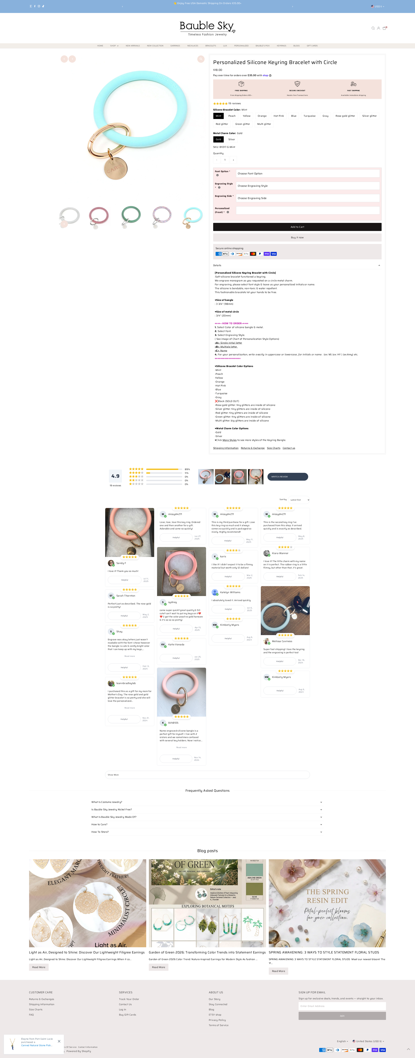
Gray (325, 116)
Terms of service (68, 1047)
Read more (129, 656)
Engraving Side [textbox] (224, 196)
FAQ (31, 1015)
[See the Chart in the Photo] (217, 175)
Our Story (214, 999)
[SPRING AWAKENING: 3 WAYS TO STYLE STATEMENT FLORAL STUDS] (327, 903)
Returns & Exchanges (41, 999)
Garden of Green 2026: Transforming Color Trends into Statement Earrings (207, 952)
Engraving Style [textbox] (225, 185)
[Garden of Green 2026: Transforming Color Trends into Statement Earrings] (207, 903)
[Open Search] (373, 28)
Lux (225, 45)
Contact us (289, 448)
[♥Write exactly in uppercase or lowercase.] (228, 212)
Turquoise (309, 116)
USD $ (378, 6)
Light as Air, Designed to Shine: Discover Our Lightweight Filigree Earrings (87, 952)
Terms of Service (218, 1025)
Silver (231, 139)
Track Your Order (129, 999)
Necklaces (192, 45)
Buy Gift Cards (127, 1015)
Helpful (124, 579)
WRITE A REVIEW (279, 476)
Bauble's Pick (263, 45)
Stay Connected (218, 1004)
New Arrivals (133, 45)
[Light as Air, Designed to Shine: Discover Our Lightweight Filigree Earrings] (87, 903)
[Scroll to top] (408, 1049)
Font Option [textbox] (225, 171)
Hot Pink (279, 116)
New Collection (155, 45)
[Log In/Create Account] (378, 28)
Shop (113, 45)
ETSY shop (215, 1015)
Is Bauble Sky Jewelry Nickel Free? (111, 809)
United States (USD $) (369, 1041)
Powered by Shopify (78, 1051)
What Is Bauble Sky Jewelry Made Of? (113, 817)
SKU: (216, 147)
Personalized (241, 45)
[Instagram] (39, 6)
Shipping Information (226, 448)
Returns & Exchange (253, 448)
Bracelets (210, 45)
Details (217, 265)
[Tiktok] (43, 6)
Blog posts (207, 851)
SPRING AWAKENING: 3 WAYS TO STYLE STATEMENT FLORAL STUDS (324, 952)
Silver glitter (369, 116)
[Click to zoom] (201, 59)
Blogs (296, 45)
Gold (218, 139)
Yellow (246, 116)
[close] (59, 1041)
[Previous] (122, 6)
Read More (38, 967)
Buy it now (297, 237)
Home (100, 45)
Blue (293, 116)
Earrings (175, 45)
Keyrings (281, 45)
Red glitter (222, 124)
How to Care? (99, 824)
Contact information (87, 1047)
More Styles (230, 440)
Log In (122, 1009)
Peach (232, 116)
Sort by (283, 499)
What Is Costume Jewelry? (106, 802)
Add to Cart (297, 227)
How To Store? (100, 832)
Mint (218, 116)
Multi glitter (264, 124)
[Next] (292, 6)
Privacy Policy (217, 1020)
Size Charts (273, 448)
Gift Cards (312, 45)
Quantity (218, 153)
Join (342, 1016)
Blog (211, 1009)
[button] (297, 104)
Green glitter (242, 124)
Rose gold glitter (345, 116)
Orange (262, 116)
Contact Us (125, 1004)
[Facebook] (34, 6)
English (341, 1041)
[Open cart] (384, 28)
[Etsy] (31, 6)
